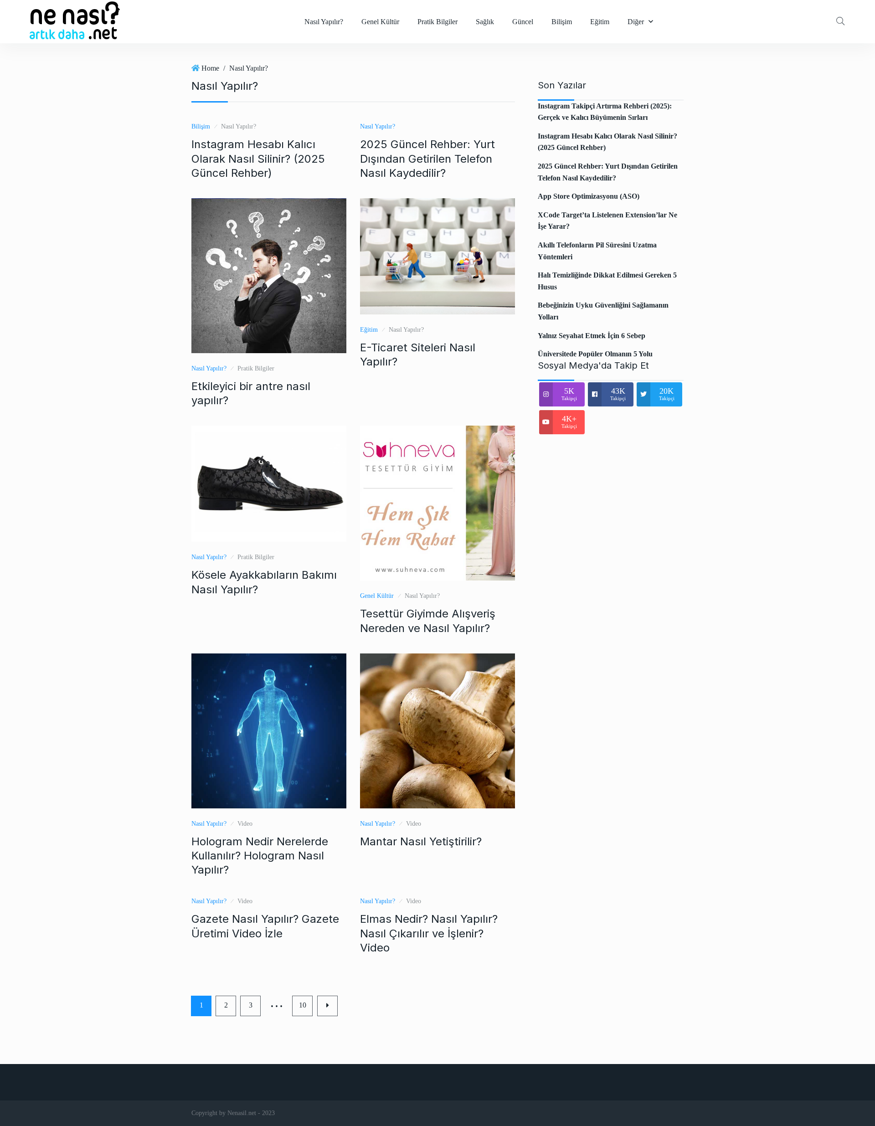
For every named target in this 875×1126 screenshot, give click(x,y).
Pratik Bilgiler (437, 22)
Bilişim (561, 22)
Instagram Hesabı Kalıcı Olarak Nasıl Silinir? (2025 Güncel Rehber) (258, 158)
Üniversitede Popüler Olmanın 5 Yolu (595, 354)
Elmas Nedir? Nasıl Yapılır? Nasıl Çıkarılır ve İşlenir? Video (429, 933)
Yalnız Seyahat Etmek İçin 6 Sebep (591, 335)
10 (302, 1005)
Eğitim (599, 22)
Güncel (522, 22)
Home (210, 68)
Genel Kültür (380, 22)
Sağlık (485, 22)
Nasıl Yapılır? (323, 22)
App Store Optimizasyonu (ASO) (588, 196)
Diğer (636, 22)
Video (244, 823)
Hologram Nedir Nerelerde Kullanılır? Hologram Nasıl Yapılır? (259, 855)
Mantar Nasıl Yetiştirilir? (421, 841)
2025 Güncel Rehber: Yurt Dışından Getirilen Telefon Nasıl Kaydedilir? (427, 158)
